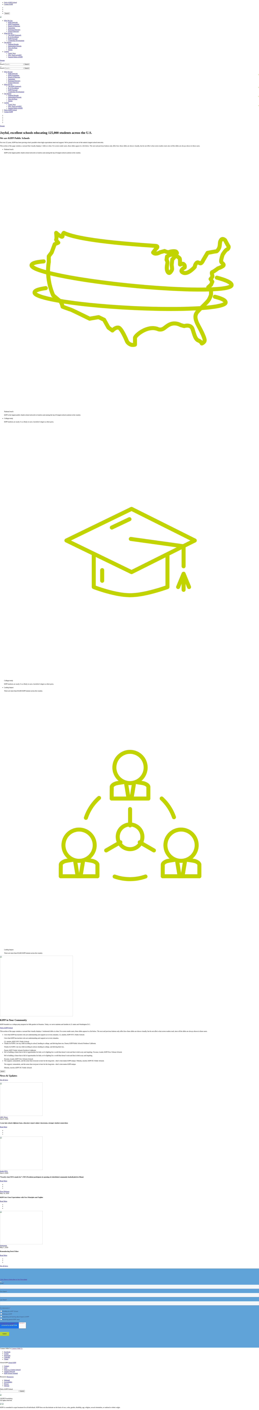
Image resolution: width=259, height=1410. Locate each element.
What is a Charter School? (12, 1370)
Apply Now (12, 53)
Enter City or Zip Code (20, 1389)
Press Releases (4, 1191)
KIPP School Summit (11, 1373)
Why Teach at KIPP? (15, 55)
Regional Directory (14, 30)
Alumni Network (9, 1371)
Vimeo (6, 1359)
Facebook (7, 1352)
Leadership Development (16, 40)
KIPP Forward (12, 39)
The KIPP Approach (14, 35)
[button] (2, 1071)
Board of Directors (14, 26)
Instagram (7, 1355)
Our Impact (7, 42)
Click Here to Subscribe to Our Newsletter (13, 1279)
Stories (10, 50)
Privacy (6, 1384)
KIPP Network (13, 22)
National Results (13, 44)
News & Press (12, 48)
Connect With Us (16, 1348)
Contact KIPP (8, 4)
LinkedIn (7, 1357)
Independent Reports (14, 46)
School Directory (13, 31)
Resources (10, 1377)
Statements (3, 1245)
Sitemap (6, 1386)
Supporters (11, 28)
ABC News (4, 1117)
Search (2, 64)
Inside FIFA (4, 1171)
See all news (4, 1080)
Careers (6, 51)
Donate (2, 60)
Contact (6, 1366)
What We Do (8, 33)
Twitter (6, 1354)
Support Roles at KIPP (15, 57)
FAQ (5, 1368)
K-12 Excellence (13, 37)
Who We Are (8, 20)
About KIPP (12, 1362)
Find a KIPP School (10, 2)
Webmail (7, 1380)
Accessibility (8, 1382)
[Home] (1, 17)
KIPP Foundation (13, 24)
